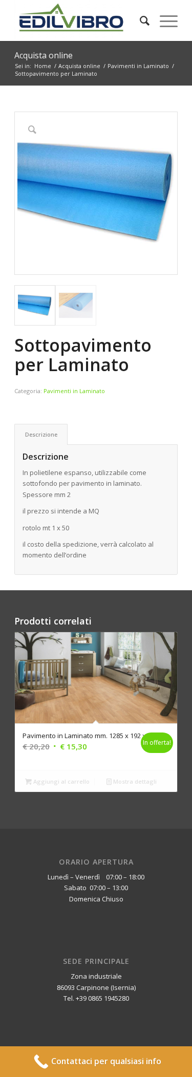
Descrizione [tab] (41, 434)
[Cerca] (140, 20)
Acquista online (43, 55)
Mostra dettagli (134, 781)
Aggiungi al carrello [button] (61, 781)
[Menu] (164, 20)
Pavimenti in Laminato (74, 391)
